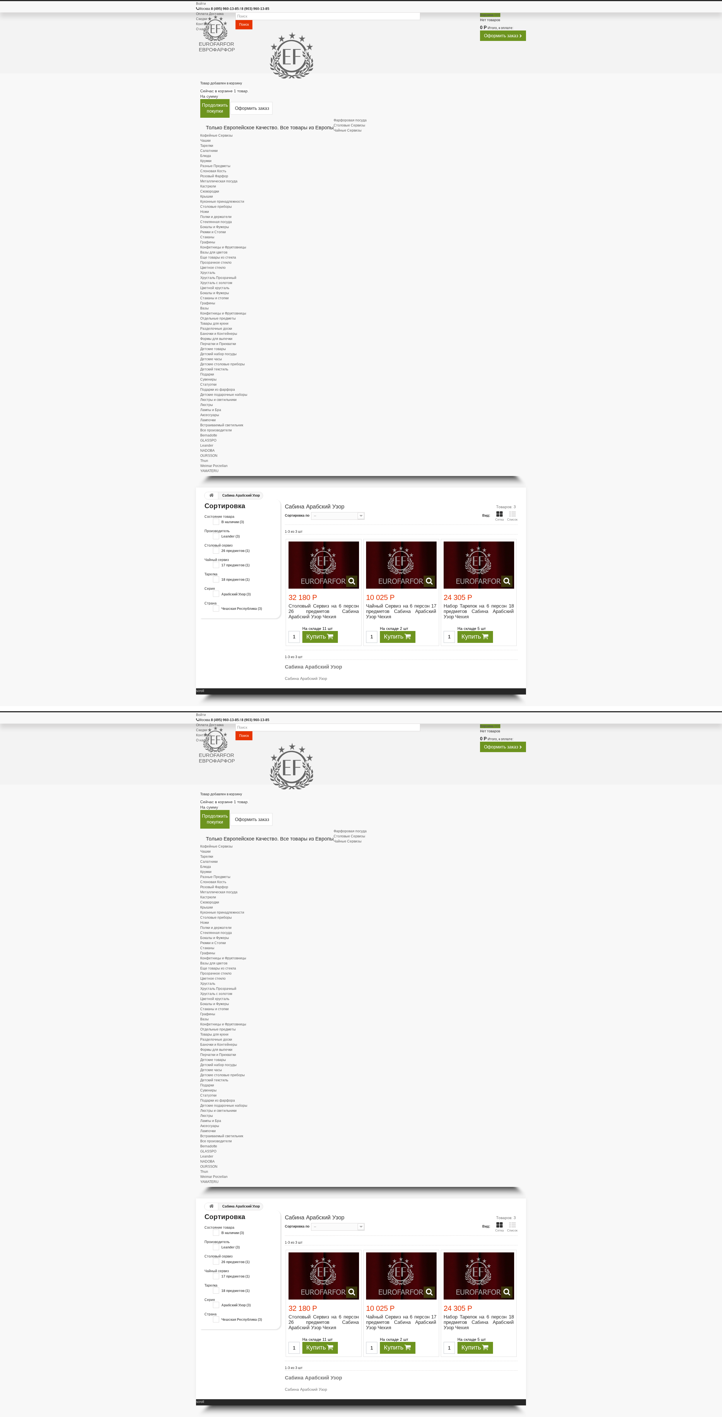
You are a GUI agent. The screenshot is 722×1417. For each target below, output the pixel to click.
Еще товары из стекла (218, 257)
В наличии (232, 522)
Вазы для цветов (213, 252)
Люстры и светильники (218, 400)
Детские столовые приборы (222, 364)
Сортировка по (297, 516)
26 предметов (235, 551)
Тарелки (206, 146)
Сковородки (209, 191)
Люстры (206, 405)
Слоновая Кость (213, 171)
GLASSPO (208, 440)
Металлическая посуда (218, 181)
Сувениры (208, 379)
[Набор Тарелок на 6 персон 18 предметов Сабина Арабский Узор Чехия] (479, 565)
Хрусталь (207, 273)
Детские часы (211, 359)
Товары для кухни (214, 324)
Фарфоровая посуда (350, 120)
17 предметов (235, 565)
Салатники (209, 151)
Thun (204, 461)
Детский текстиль (214, 369)
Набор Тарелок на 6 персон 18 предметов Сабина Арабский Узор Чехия (479, 611)
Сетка (499, 519)
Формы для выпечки (216, 339)
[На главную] (210, 495)
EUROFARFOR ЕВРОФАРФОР (217, 47)
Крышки (206, 196)
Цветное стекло (213, 268)
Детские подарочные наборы (223, 395)
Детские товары (213, 349)
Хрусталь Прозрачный (218, 278)
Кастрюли (208, 186)
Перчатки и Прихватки (218, 344)
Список (512, 519)
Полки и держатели (216, 217)
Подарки (207, 374)
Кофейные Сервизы (216, 135)
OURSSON (208, 456)
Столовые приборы (216, 207)
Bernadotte (208, 435)
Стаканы (207, 237)
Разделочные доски (216, 329)
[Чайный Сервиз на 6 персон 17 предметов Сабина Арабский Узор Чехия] (401, 565)
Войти (201, 4)
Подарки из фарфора (217, 390)
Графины (207, 242)
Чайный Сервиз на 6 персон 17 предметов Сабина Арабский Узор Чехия (401, 611)
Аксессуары (209, 415)
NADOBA (207, 451)
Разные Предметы (215, 166)
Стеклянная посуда (216, 222)
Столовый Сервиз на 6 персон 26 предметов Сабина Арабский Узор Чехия (324, 611)
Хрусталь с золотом (216, 283)
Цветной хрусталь (214, 288)
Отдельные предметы (218, 318)
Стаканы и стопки (214, 298)
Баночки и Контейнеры (218, 334)
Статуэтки (208, 385)
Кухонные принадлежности (222, 202)
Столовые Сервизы (349, 125)
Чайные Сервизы (348, 130)
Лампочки (208, 420)
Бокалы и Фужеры (214, 227)
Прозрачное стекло (216, 263)
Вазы (204, 308)
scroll (200, 691)
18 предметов (235, 580)
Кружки (206, 161)
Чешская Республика (241, 609)
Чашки (205, 141)
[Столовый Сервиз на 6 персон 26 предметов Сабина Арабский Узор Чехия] (324, 565)
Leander (206, 445)
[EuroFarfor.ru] (217, 28)
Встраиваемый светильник (221, 425)
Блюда (205, 156)
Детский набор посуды (218, 354)
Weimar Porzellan (214, 466)
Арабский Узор (236, 594)
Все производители (216, 430)
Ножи (204, 212)
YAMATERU (209, 471)
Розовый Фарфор (214, 176)
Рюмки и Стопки (213, 232)
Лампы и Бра (210, 410)
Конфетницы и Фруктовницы (223, 247)
